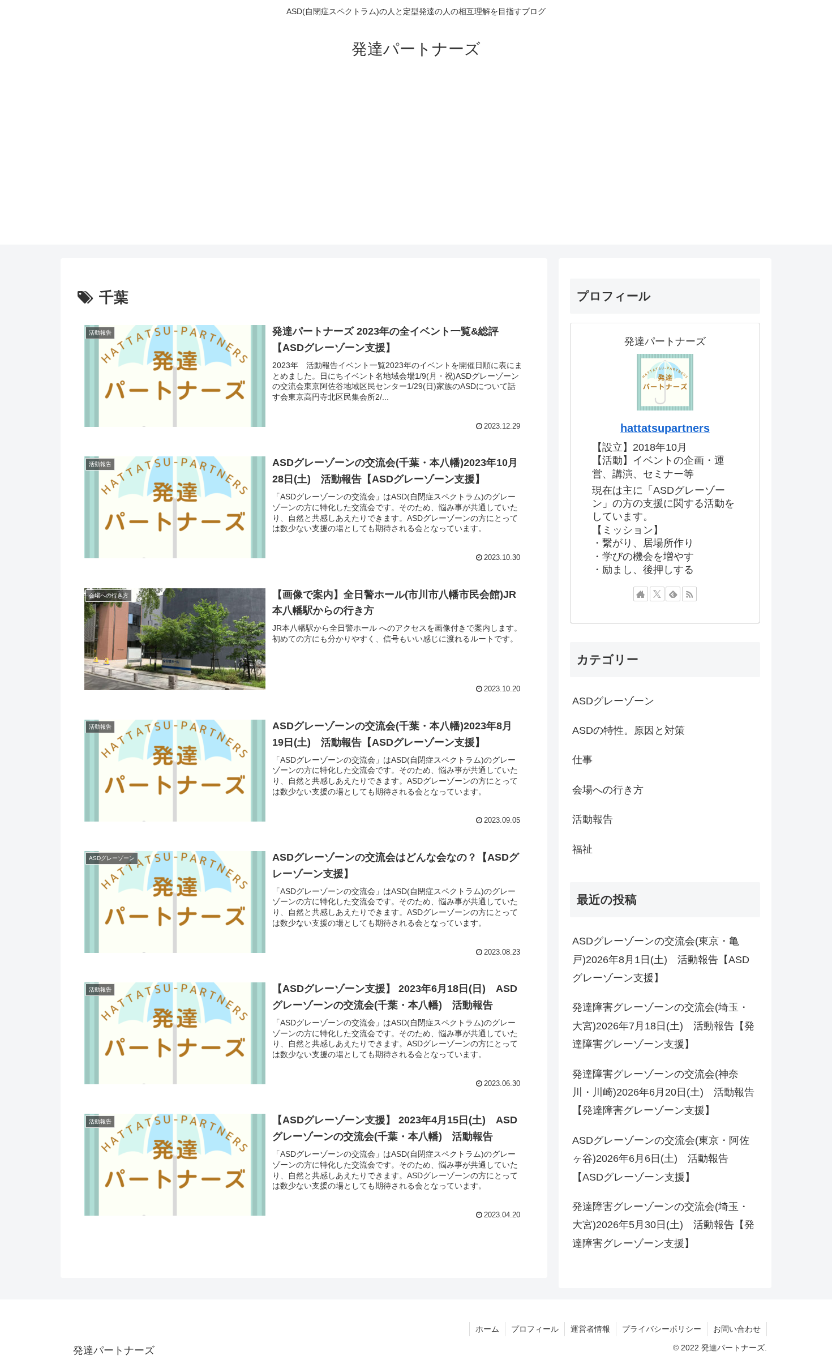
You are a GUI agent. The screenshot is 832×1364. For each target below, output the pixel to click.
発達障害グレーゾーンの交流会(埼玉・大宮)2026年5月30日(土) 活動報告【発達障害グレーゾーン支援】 (663, 1225)
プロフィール (535, 1328)
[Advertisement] (416, 165)
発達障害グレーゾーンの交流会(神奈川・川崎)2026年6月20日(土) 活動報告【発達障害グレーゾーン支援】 (663, 1092)
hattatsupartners (665, 428)
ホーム (487, 1328)
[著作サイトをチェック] (640, 594)
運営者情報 (590, 1328)
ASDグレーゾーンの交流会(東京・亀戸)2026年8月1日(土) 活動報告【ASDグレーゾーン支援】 (660, 959)
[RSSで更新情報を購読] (689, 594)
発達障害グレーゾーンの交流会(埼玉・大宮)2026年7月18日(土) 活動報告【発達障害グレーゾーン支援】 (663, 1026)
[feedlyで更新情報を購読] (673, 594)
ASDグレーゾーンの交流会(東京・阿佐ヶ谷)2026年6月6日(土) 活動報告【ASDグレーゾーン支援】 (660, 1159)
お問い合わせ (737, 1328)
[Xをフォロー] (657, 594)
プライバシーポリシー (661, 1328)
